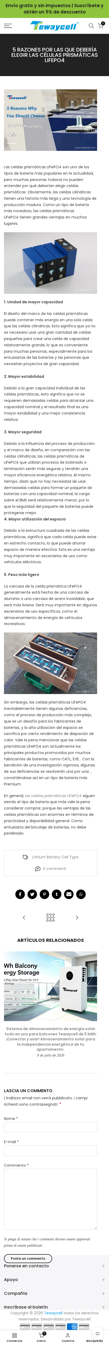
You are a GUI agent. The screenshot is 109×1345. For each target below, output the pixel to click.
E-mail (11, 1141)
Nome (11, 1118)
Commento (16, 1165)
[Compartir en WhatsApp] (81, 894)
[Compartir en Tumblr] (56, 894)
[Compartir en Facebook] (20, 894)
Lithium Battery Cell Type (55, 857)
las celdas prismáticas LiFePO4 (53, 795)
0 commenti (54, 868)
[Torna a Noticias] (50, 918)
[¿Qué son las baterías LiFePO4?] (24, 918)
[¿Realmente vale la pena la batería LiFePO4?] (77, 918)
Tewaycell (81, 1319)
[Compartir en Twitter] (32, 894)
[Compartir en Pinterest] (44, 894)
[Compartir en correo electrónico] (69, 894)
